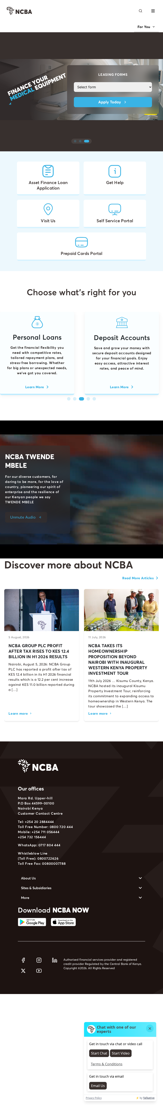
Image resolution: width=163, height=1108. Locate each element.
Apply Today (109, 102)
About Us (28, 878)
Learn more (18, 713)
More (25, 898)
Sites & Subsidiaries (36, 888)
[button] (153, 11)
